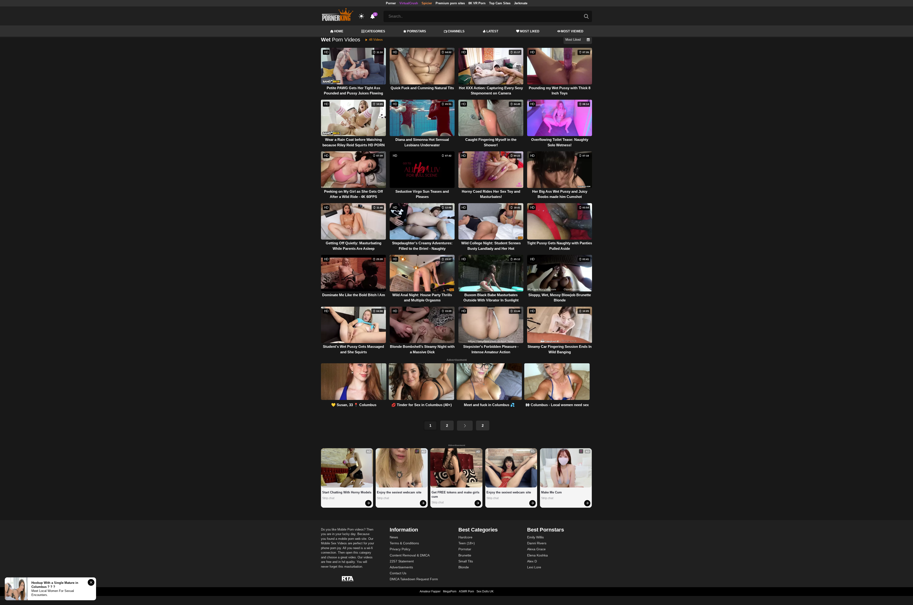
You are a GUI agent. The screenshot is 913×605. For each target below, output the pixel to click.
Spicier (427, 3)
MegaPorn (449, 591)
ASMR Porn (466, 591)
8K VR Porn (477, 3)
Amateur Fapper (430, 591)
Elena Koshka (537, 555)
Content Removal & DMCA (410, 555)
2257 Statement (402, 561)
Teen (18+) (466, 543)
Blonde (463, 567)
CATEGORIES (375, 31)
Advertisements (401, 567)
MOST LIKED (529, 31)
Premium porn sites (450, 3)
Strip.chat (328, 498)
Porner (391, 3)
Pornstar (464, 549)
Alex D (532, 561)
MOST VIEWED (572, 31)
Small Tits (465, 561)
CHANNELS (456, 31)
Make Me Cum (551, 492)
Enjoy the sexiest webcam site (399, 492)
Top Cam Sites (499, 3)
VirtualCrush (408, 3)
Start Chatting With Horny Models (346, 492)
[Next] (465, 426)
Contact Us (398, 573)
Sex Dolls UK (485, 591)
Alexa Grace (536, 549)
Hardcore (465, 537)
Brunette (464, 555)
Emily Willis (535, 537)
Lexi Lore (534, 567)
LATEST (492, 31)
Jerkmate (520, 3)
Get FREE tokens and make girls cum (456, 494)
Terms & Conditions (404, 543)
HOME (338, 31)
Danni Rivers (536, 543)
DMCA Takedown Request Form (414, 579)
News (394, 537)
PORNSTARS (416, 31)
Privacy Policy (400, 549)
